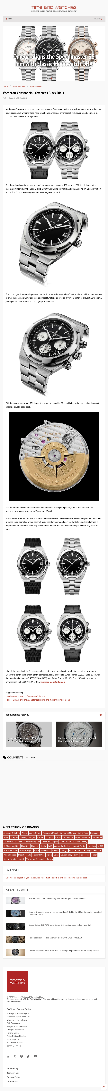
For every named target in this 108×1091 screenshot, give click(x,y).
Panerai (78, 850)
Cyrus (58, 837)
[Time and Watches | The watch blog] (54, 10)
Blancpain (94, 833)
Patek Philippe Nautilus (16, 1036)
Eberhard (86, 837)
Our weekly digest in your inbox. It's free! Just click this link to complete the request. (46, 878)
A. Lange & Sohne (12, 833)
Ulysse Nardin (10, 859)
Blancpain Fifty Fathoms (17, 1020)
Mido (36, 850)
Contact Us (12, 1081)
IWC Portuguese (13, 1023)
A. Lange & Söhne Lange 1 (18, 1013)
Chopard (49, 837)
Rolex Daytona (13, 1039)
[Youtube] (35, 1056)
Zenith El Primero (14, 1046)
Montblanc (45, 850)
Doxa (77, 837)
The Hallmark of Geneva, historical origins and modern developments (38, 700)
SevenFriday (66, 855)
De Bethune (68, 837)
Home (5, 86)
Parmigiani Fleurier (92, 850)
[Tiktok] (28, 1056)
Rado (28, 855)
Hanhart (34, 846)
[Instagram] (8, 1056)
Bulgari (32, 837)
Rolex (49, 855)
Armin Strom (34, 833)
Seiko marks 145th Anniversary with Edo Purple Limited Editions (57, 898)
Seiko (56, 855)
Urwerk (21, 859)
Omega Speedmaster (15, 1030)
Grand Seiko (65, 842)
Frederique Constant (13, 842)
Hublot (43, 846)
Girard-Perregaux (32, 842)
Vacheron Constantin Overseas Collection (26, 696)
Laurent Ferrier (79, 846)
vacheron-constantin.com (52, 682)
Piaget (21, 855)
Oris (71, 850)
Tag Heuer (84, 855)
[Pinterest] (21, 1056)
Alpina (24, 833)
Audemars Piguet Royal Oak (18, 1017)
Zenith (50, 859)
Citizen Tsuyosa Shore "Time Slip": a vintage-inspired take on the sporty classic (64, 950)
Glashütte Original (50, 842)
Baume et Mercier (68, 833)
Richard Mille (38, 855)
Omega (64, 850)
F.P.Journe (97, 837)
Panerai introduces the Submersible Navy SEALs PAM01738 (55, 938)
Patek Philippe (10, 855)
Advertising (12, 1068)
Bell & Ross (83, 833)
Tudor (94, 855)
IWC (50, 846)
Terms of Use (13, 1073)
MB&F (100, 846)
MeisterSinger (26, 850)
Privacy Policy (13, 1077)
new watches (19, 86)
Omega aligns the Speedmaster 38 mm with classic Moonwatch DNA (54, 60)
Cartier (40, 837)
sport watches (36, 86)
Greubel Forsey (80, 842)
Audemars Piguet (50, 833)
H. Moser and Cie (11, 846)
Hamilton (25, 846)
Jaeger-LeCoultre (62, 846)
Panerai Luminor (13, 1033)
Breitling (23, 837)
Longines (92, 846)
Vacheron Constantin (35, 859)
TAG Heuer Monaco (15, 1043)
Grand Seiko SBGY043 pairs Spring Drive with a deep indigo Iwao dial (60, 925)
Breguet (14, 837)
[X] (15, 1056)
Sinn (76, 855)
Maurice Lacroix (11, 850)
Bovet (6, 837)
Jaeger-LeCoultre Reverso (17, 1026)
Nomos (55, 850)
